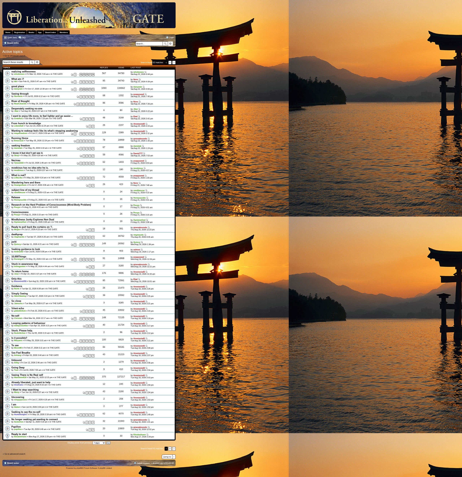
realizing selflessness (23, 71)
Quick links (12, 37)
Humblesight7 (20, 414)
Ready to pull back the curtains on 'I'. (32, 227)
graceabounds (140, 139)
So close (16, 301)
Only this (16, 278)
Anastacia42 (139, 124)
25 (93, 378)
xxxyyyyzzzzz (20, 399)
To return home (20, 271)
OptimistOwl (20, 222)
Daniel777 (138, 153)
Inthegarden (20, 266)
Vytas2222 (19, 163)
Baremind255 (20, 281)
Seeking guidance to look (25, 249)
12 (93, 274)
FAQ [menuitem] (24, 37)
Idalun (17, 407)
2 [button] (170, 63)
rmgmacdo (19, 237)
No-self (15, 315)
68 (84, 89)
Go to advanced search (15, 56)
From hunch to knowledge (26, 123)
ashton (136, 250)
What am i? (17, 79)
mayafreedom (20, 133)
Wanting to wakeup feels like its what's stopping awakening (44, 130)
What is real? (18, 175)
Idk (15, 81)
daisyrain (18, 89)
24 (90, 378)
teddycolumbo (21, 325)
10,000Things (18, 256)
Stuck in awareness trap (24, 264)
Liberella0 (18, 126)
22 (84, 378)
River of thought (20, 101)
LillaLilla (18, 178)
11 (90, 274)
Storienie (18, 96)
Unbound (16, 360)
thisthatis (18, 385)
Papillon (16, 426)
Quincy (17, 244)
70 (90, 89)
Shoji (16, 155)
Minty (16, 392)
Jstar (16, 274)
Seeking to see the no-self (25, 412)
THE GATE (58, 74)
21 (81, 378)
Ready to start (19, 434)
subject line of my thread (25, 190)
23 (87, 378)
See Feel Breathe (20, 352)
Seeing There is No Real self (27, 375)
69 (87, 89)
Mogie (17, 229)
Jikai (16, 111)
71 (93, 89)
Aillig (16, 362)
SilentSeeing (20, 296)
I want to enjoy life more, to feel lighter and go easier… (42, 116)
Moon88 (18, 348)
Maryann (18, 340)
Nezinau (15, 160)
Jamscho (18, 303)
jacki (14, 241)
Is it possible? (19, 338)
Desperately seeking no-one (26, 108)
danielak (18, 148)
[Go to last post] (145, 72)
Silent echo (17, 308)
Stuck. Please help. (22, 330)
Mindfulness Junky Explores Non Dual (32, 219)
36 (87, 74)
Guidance (16, 286)
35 (84, 74)
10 (93, 245)
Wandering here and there (25, 182)
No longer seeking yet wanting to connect (34, 419)
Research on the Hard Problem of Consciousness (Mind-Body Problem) (51, 204)
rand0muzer (19, 192)
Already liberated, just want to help (30, 382)
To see (15, 345)
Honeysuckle (20, 200)
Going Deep (18, 367)
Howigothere (20, 185)
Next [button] (174, 62)
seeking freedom (20, 145)
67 (81, 89)
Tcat (16, 370)
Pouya (17, 207)
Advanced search (170, 44)
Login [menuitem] (171, 37)
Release (15, 197)
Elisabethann (20, 436)
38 (93, 74)
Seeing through (20, 93)
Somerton (18, 422)
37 (90, 74)
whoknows (19, 74)
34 (81, 74)
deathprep (17, 234)
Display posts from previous (80, 443)
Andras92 (18, 252)
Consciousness (20, 212)
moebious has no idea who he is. (30, 167)
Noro (135, 79)
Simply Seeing (19, 293)
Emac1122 (18, 141)
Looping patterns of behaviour (28, 323)
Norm (16, 288)
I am (13, 404)
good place (17, 86)
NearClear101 (20, 104)
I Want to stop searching (25, 389)
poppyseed (138, 94)
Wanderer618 (20, 377)
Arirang (17, 355)
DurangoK (19, 259)
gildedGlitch (20, 311)
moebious (19, 170)
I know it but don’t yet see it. (27, 153)
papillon (18, 429)
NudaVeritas (19, 333)
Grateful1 (18, 118)
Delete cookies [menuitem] (143, 463)
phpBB (79, 468)
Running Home (19, 138)
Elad (135, 116)
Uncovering (17, 397)
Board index (13, 463)
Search (165, 44)
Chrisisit (18, 318)
